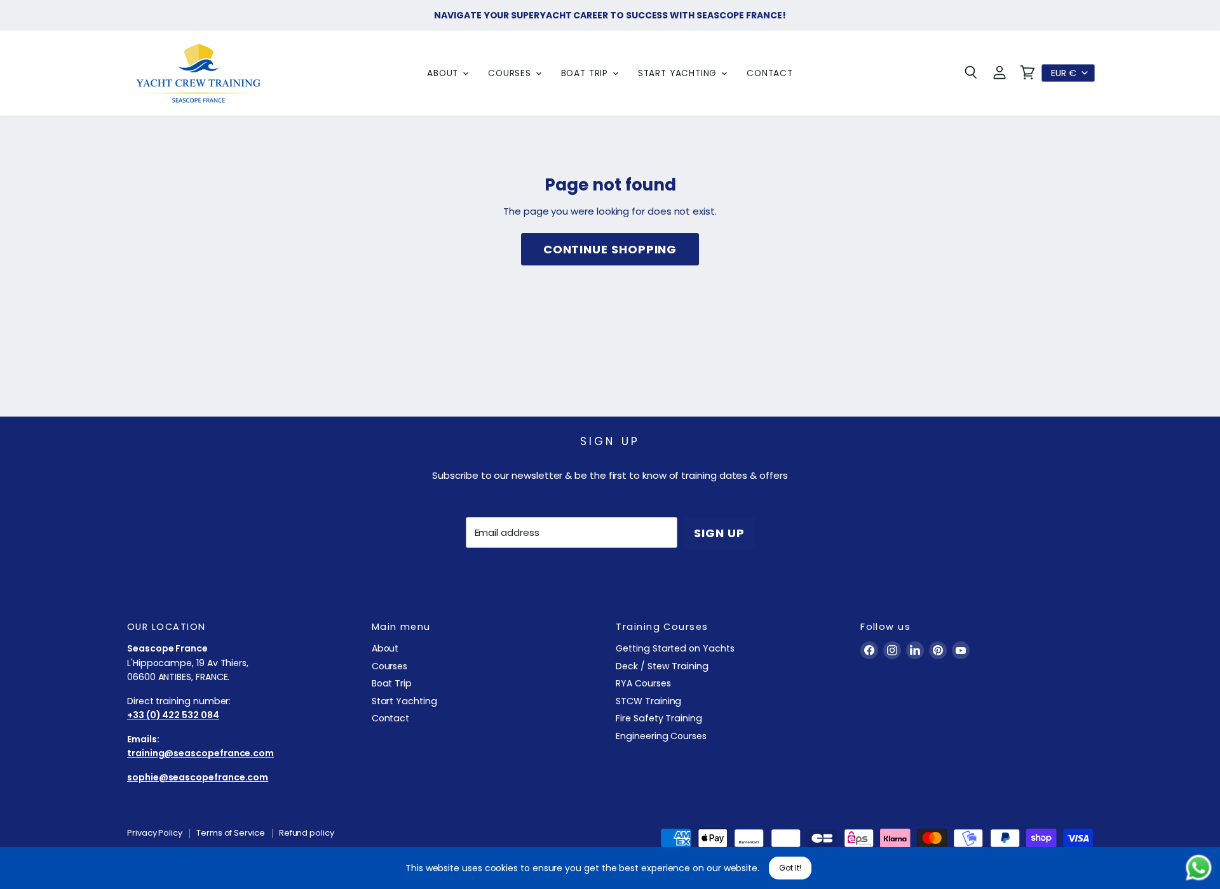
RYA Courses (643, 683)
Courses (511, 73)
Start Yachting (679, 73)
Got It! (790, 867)
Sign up (719, 533)
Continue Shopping (610, 249)
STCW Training (648, 701)
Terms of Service (230, 833)
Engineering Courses (661, 736)
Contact (770, 73)
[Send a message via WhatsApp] (1199, 868)
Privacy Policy (154, 833)
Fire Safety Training (659, 718)
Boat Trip (586, 73)
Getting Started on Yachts (675, 648)
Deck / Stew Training (662, 666)
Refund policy (306, 833)
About (444, 73)
